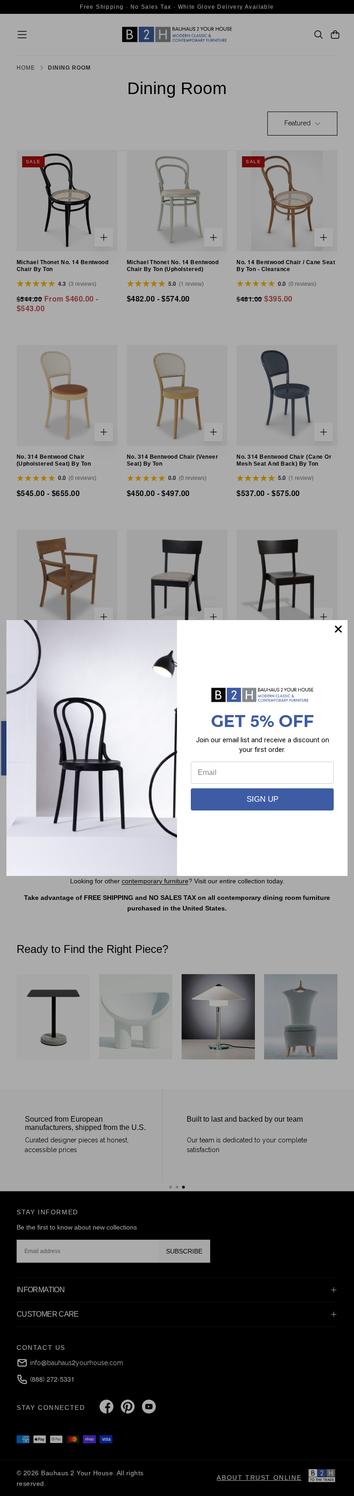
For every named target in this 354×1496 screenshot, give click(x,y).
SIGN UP (262, 799)
